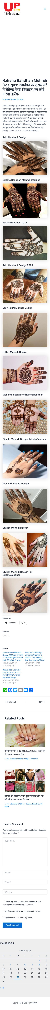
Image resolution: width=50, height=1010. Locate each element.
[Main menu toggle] (44, 8)
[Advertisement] (25, 44)
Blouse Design (25, 804)
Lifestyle (35, 804)
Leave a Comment (12, 759)
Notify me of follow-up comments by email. (23, 911)
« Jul (2, 988)
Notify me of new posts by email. (19, 918)
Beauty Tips (24, 759)
